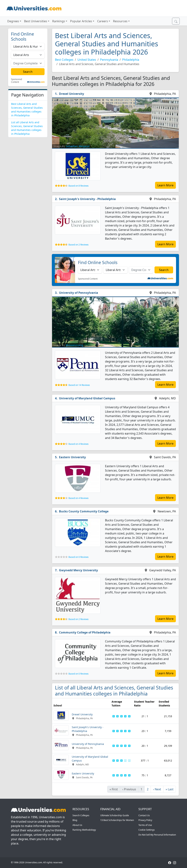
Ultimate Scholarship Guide (114, 815)
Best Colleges (64, 60)
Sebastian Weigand (77, 146)
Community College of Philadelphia (84, 632)
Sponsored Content (16, 80)
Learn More (165, 185)
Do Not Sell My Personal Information (157, 834)
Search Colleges (80, 815)
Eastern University (72, 457)
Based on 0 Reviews (78, 557)
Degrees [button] (13, 21)
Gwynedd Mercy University (78, 570)
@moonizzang (74, 345)
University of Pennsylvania (78, 293)
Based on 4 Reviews (78, 443)
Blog (74, 820)
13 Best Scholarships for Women (117, 820)
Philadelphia (130, 60)
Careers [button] (102, 21)
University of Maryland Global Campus (87, 398)
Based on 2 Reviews (78, 244)
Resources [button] (120, 21)
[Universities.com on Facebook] (169, 862)
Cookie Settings (146, 829)
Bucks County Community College (83, 511)
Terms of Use (145, 825)
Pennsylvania (109, 60)
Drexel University (71, 94)
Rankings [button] (58, 21)
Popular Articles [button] (81, 21)
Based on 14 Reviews (79, 385)
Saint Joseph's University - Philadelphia (87, 199)
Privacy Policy (145, 820)
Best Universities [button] (35, 21)
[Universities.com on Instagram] (174, 862)
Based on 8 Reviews (78, 185)
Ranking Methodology (84, 829)
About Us (77, 825)
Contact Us (144, 815)
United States (86, 60)
